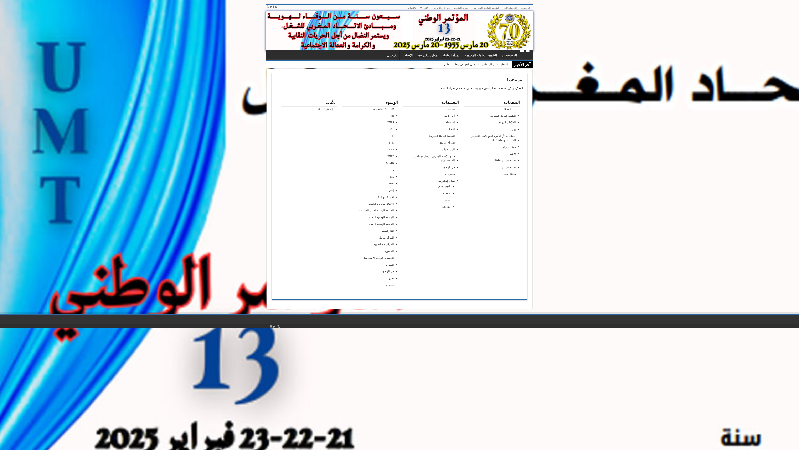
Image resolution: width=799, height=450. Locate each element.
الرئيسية (526, 7)
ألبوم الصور (444, 186)
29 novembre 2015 (383, 108)
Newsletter (510, 108)
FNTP (390, 156)
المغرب (389, 264)
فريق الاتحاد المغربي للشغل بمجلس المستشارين (434, 158)
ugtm (391, 169)
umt (392, 176)
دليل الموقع (509, 146)
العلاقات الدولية (507, 122)
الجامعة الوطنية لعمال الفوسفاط (375, 210)
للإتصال (412, 7)
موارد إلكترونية (441, 7)
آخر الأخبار (449, 115)
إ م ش (329, 108)
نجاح (391, 278)
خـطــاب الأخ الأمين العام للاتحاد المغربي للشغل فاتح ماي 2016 (493, 138)
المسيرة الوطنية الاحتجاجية (379, 257)
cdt (392, 115)
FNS (391, 149)
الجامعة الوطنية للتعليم (381, 217)
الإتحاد (425, 7)
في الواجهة (448, 167)
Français (450, 108)
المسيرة (389, 251)
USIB (391, 183)
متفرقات (450, 173)
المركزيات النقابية (384, 244)
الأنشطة (450, 122)
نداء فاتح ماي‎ (508, 167)
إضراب (390, 190)
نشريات (446, 206)
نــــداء (390, 284)
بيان (513, 129)
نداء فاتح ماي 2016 (505, 160)
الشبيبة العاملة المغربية (487, 7)
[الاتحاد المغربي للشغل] (399, 30)
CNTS (390, 122)
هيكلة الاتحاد (509, 173)
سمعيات (446, 193)
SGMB (390, 163)
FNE (391, 142)
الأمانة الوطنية (386, 197)
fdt (392, 136)
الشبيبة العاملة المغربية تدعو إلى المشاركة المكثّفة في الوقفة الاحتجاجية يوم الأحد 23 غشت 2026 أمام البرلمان (445, 64)
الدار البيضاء (387, 230)
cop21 (390, 129)
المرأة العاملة (461, 7)
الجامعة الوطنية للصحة (381, 224)
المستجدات (510, 7)
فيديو (448, 199)
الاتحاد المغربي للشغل (381, 203)
